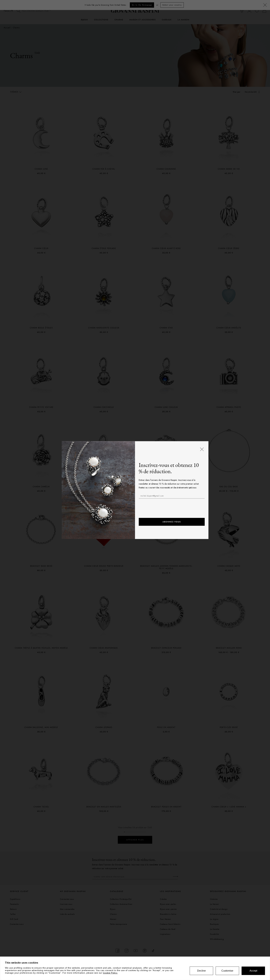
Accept (253, 970)
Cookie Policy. (110, 973)
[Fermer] (202, 449)
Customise (227, 970)
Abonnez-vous (171, 521)
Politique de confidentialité (168, 503)
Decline (201, 970)
